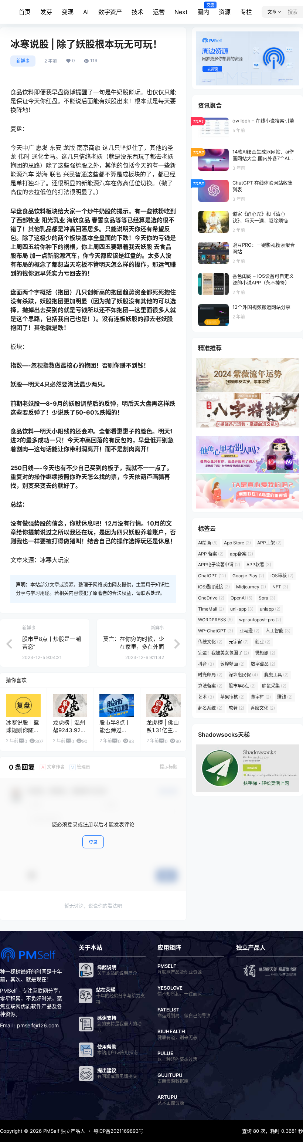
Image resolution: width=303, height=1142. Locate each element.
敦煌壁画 (232, 664)
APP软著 (258, 564)
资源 (225, 12)
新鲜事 (23, 61)
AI (86, 12)
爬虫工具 (276, 675)
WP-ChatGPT (215, 630)
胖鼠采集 (274, 686)
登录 (93, 842)
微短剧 (265, 653)
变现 (68, 12)
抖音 (206, 664)
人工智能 (278, 630)
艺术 (206, 697)
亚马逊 (249, 630)
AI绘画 (208, 542)
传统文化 (210, 642)
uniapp (270, 609)
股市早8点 (242, 686)
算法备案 (210, 686)
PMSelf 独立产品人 (63, 1131)
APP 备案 (211, 554)
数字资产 (110, 12)
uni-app (241, 609)
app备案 (241, 554)
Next (181, 12)
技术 (137, 12)
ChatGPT (212, 575)
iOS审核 (281, 575)
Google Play (248, 575)
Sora (267, 598)
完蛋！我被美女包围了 (223, 653)
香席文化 (263, 708)
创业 (262, 642)
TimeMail (211, 609)
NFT (280, 586)
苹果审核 (232, 697)
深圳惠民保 (243, 675)
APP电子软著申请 (219, 564)
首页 (25, 12)
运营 (159, 12)
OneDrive (211, 598)
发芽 (46, 12)
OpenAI (241, 598)
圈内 (203, 9)
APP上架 (269, 542)
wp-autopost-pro (260, 619)
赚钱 (285, 697)
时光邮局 (210, 675)
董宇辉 (261, 697)
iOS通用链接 (214, 586)
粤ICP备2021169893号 (118, 1131)
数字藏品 (263, 664)
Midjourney (251, 586)
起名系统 (210, 708)
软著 (236, 708)
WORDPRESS (215, 619)
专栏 (246, 12)
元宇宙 (239, 642)
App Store (237, 542)
